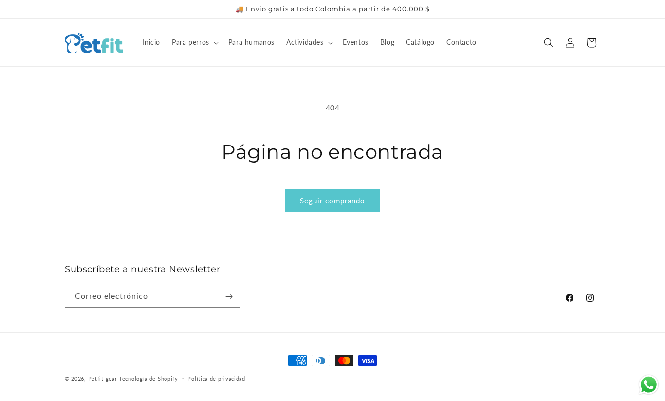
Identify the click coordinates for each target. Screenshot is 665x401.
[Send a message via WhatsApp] (648, 384)
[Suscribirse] (229, 296)
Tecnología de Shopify (148, 378)
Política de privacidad (216, 378)
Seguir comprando (332, 200)
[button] (194, 42)
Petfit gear (103, 378)
